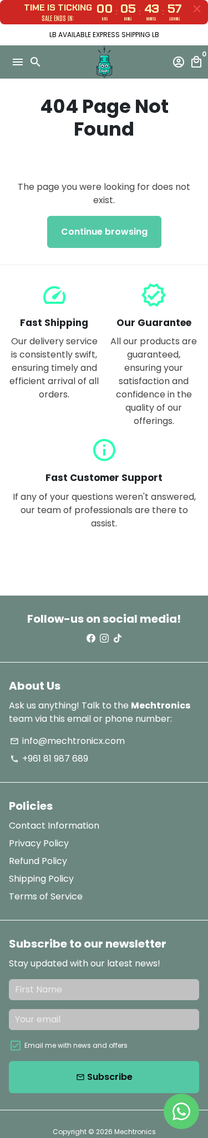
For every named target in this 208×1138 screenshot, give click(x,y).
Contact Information (54, 825)
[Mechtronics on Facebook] (91, 638)
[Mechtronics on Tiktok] (117, 638)
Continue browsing (104, 231)
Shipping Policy (41, 878)
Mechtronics (135, 1131)
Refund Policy (38, 861)
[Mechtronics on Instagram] (104, 638)
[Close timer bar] (196, 8)
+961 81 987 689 (49, 758)
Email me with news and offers (76, 1045)
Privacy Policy (39, 843)
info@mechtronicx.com (67, 740)
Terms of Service (46, 896)
